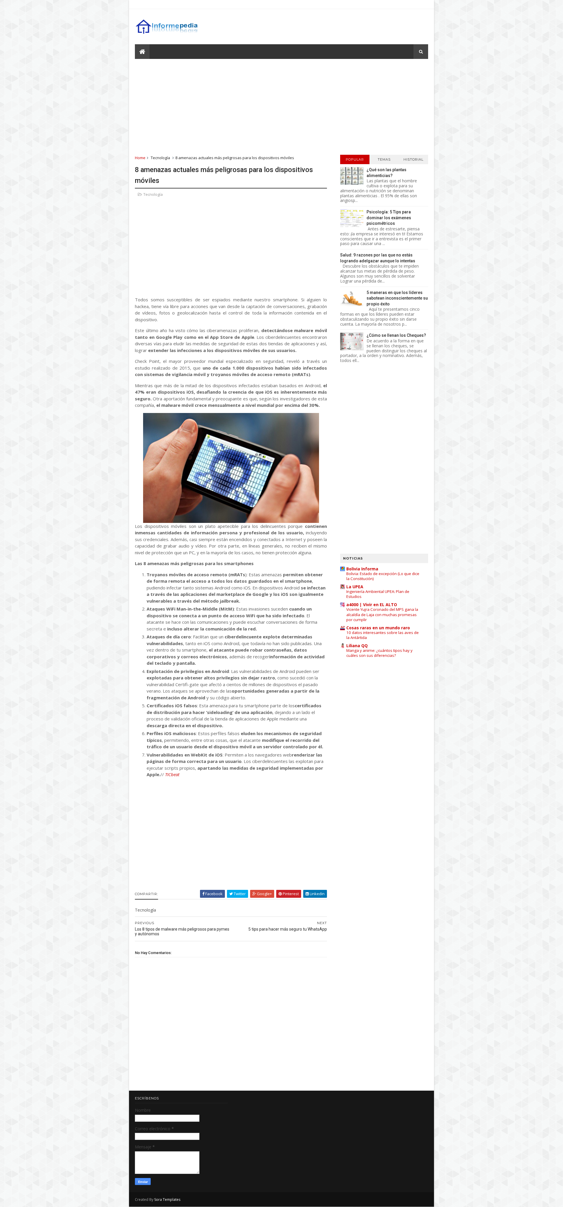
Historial (413, 159)
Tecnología (160, 157)
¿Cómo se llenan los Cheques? (396, 335)
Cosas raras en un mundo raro (378, 627)
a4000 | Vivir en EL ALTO (371, 604)
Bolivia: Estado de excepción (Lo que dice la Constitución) (382, 576)
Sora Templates (167, 1199)
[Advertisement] (281, 106)
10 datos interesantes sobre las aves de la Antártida (382, 635)
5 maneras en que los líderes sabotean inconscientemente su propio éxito (397, 298)
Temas (384, 159)
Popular (355, 159)
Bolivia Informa (362, 569)
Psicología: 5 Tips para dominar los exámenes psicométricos (389, 218)
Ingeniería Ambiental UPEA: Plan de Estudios (377, 594)
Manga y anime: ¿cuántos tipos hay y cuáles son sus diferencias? (379, 653)
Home (140, 157)
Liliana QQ (357, 645)
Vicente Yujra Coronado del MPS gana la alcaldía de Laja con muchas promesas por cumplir (382, 614)
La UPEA (354, 586)
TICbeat (172, 774)
